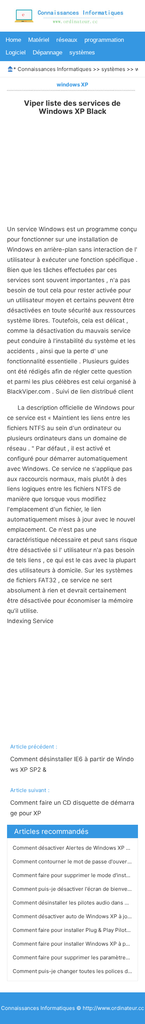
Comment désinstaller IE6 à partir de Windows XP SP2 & (72, 764)
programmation (104, 40)
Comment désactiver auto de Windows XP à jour (73, 916)
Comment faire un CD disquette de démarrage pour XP (72, 808)
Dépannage (47, 52)
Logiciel (16, 52)
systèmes (82, 52)
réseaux (66, 40)
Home (13, 40)
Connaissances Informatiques (55, 69)
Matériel (38, 40)
